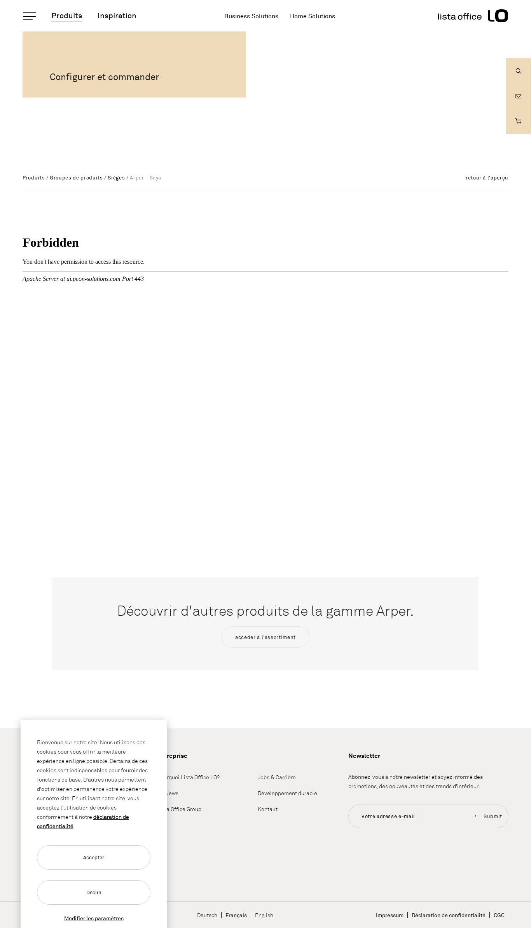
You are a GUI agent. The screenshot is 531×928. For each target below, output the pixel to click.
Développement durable (287, 793)
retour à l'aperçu (487, 177)
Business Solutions (251, 16)
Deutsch (207, 915)
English (264, 915)
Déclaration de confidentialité (449, 915)
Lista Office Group (179, 809)
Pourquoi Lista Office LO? (188, 777)
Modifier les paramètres (94, 918)
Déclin (93, 892)
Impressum (389, 915)
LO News (167, 793)
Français (236, 915)
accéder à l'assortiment (265, 637)
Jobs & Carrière (277, 777)
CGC (499, 915)
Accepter (93, 857)
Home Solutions (312, 16)
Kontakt (268, 809)
